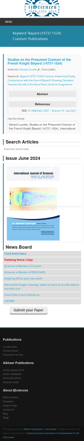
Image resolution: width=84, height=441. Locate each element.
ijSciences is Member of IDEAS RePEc (25, 272)
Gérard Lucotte (28, 69)
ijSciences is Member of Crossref (22, 266)
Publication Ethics (12, 378)
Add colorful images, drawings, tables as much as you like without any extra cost (41, 287)
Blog (5, 414)
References (42, 104)
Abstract (42, 94)
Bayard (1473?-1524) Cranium (37, 76)
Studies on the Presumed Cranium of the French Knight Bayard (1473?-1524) (39, 61)
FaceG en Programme (60, 84)
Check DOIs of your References (21, 295)
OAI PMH (9, 301)
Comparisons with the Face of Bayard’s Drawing (35, 80)
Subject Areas (10, 406)
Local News (51, 429)
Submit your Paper (29, 310)
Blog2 (6, 418)
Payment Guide (11, 382)
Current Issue (10, 347)
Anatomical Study (65, 76)
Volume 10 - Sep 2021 (64, 111)
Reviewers (8, 402)
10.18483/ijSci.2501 (38, 111)
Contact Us (8, 410)
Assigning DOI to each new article (23, 278)
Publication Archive (13, 355)
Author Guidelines (12, 374)
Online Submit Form (13, 370)
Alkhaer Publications (33, 429)
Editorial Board (10, 397)
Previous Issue (10, 351)
